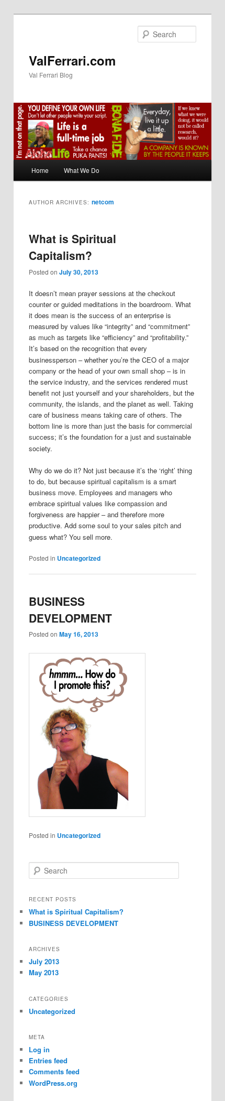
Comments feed (54, 1071)
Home (40, 170)
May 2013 (44, 972)
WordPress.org (53, 1083)
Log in (39, 1049)
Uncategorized (78, 558)
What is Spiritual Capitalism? (72, 247)
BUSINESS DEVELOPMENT (70, 609)
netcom (103, 201)
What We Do (81, 170)
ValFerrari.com (72, 60)
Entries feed (48, 1060)
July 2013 (44, 961)
